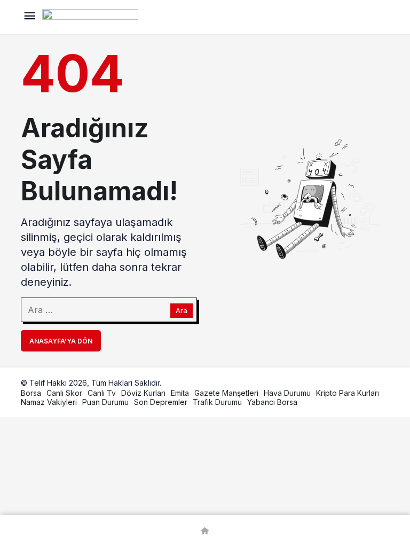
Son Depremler (160, 402)
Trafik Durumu (217, 402)
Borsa (31, 392)
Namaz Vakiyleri (49, 402)
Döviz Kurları (143, 392)
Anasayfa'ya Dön (60, 341)
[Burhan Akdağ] (90, 16)
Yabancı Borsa (272, 402)
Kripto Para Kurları (347, 392)
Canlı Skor (64, 392)
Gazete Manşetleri (226, 392)
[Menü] (29, 17)
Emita (180, 392)
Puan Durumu (105, 402)
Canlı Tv (102, 392)
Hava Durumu (287, 392)
